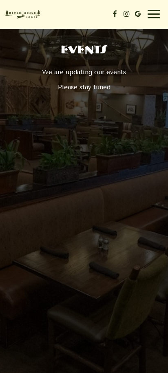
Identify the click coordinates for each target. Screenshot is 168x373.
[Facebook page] (115, 13)
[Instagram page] (126, 13)
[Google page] (138, 13)
